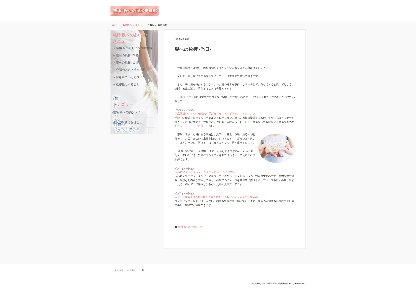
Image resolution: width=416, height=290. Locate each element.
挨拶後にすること (127, 84)
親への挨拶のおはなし (127, 122)
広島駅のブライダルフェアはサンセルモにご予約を (204, 172)
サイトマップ (116, 270)
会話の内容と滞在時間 (130, 69)
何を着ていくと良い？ (130, 77)
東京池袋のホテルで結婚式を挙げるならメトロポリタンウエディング (215, 113)
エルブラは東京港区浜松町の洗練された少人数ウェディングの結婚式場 (216, 196)
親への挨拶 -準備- (127, 55)
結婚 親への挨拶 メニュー (193, 227)
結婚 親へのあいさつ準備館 (134, 48)
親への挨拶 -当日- (127, 62)
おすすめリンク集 (135, 270)
